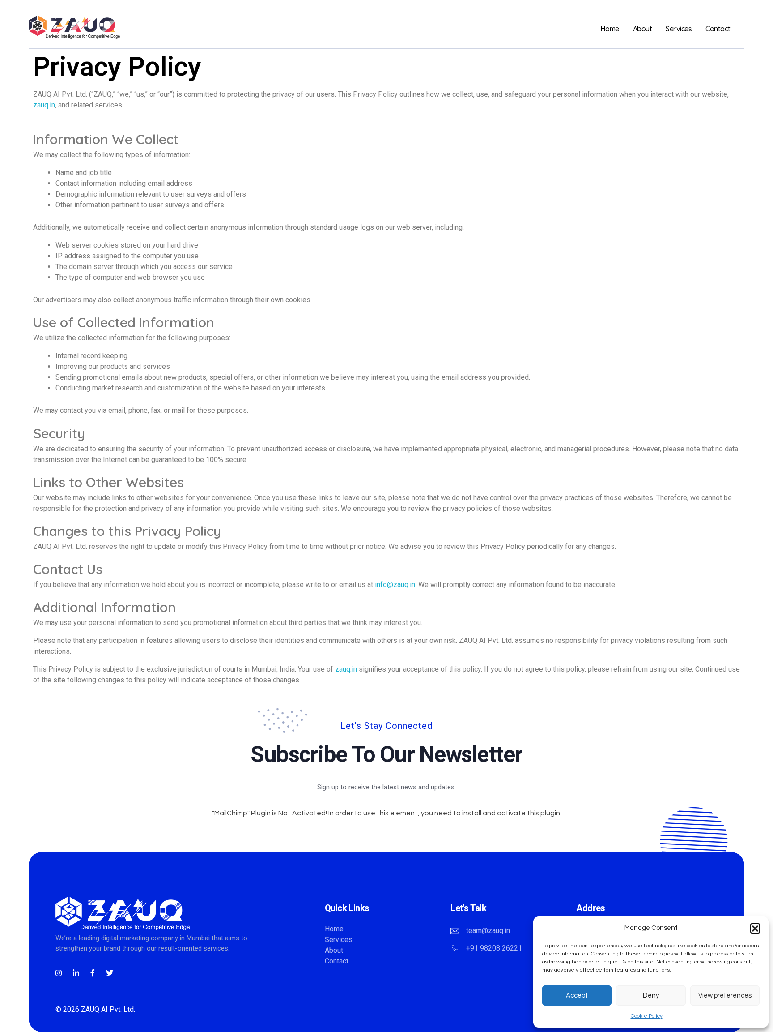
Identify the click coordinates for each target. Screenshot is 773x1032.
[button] (755, 928)
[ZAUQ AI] (96, 27)
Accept (577, 995)
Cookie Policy (647, 1016)
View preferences (725, 995)
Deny (651, 995)
